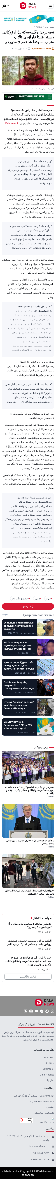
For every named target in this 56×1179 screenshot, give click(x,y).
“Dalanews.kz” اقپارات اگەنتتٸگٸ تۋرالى (34, 1095)
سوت (48, 598)
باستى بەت (49, 27)
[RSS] (25, 1011)
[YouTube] (36, 1011)
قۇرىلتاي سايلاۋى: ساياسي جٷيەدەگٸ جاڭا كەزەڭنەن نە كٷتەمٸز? (29, 925)
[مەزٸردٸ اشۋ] (51, 6)
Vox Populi (48, 1068)
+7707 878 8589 (40, 1159)
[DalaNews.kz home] (28, 5)
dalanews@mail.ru (39, 1146)
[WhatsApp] (52, 1011)
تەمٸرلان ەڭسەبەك (20, 598)
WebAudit (28, 1174)
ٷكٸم (37, 598)
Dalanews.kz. (12, 123)
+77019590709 (40, 1152)
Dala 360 (49, 1057)
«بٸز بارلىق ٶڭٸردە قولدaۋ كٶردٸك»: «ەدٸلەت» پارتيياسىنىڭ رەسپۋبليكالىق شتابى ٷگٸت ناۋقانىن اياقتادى (29, 790)
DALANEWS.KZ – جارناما (41, 1101)
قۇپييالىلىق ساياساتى (43, 1112)
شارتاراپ (49, 1080)
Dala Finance (47, 1074)
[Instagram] (31, 1011)
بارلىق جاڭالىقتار (28, 976)
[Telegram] (41, 1011)
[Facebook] (47, 1011)
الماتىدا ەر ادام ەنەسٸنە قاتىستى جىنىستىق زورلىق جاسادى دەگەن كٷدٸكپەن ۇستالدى (29, 942)
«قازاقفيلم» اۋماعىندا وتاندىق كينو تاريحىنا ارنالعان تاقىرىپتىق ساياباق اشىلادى (29, 892)
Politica (39, 27)
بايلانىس (50, 1106)
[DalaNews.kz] (44, 1002)
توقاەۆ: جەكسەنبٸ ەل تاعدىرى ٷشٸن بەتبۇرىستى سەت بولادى (30, 842)
